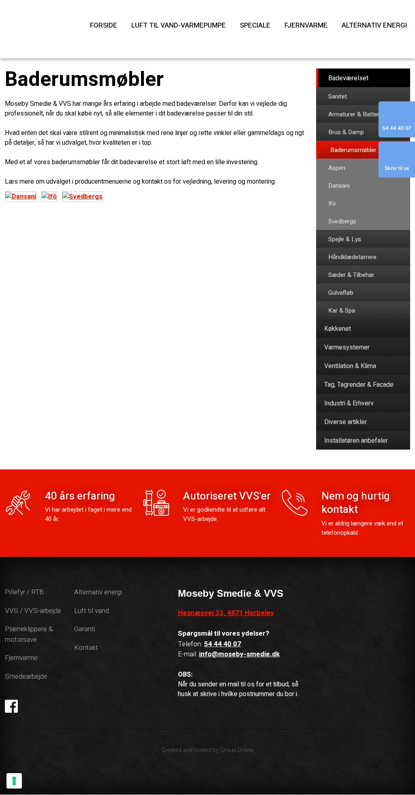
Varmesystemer (347, 347)
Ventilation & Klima (350, 366)
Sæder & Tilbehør (351, 274)
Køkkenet (337, 329)
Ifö (332, 203)
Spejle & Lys (344, 239)
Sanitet (337, 96)
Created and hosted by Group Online (207, 750)
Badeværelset (348, 78)
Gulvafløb (340, 292)
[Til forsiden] (40, 29)
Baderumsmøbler (353, 150)
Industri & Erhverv (349, 403)
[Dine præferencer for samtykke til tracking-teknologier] (14, 781)
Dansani (339, 185)
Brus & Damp (346, 132)
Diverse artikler (345, 422)
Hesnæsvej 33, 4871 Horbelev (226, 613)
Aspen (336, 167)
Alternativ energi (374, 25)
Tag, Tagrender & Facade (359, 385)
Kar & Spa (341, 310)
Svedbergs (342, 221)
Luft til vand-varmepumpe (178, 25)
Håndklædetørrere (352, 257)
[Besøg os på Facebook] (12, 706)
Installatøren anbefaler (356, 441)
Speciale (255, 25)
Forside (103, 25)
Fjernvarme (306, 25)
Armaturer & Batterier (357, 114)
